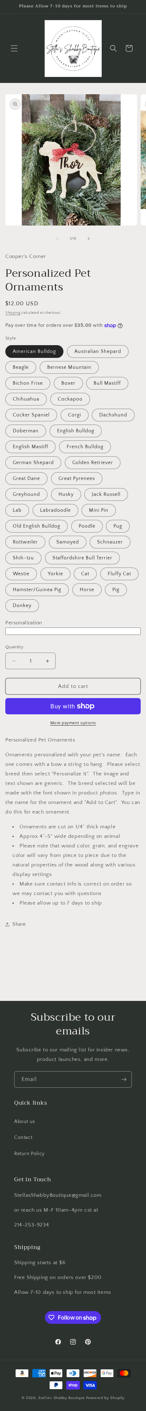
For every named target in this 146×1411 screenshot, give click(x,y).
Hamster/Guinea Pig (37, 590)
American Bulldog (34, 351)
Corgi (74, 415)
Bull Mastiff (107, 383)
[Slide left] (57, 238)
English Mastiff (30, 447)
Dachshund (113, 415)
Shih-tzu (23, 558)
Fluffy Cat (119, 574)
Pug (117, 526)
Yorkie (55, 574)
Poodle (87, 526)
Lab (17, 510)
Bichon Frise (28, 383)
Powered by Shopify (105, 1398)
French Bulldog (85, 447)
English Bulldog (75, 431)
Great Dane (26, 478)
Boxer (68, 383)
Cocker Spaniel (31, 415)
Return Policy (29, 1154)
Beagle (21, 367)
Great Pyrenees (76, 478)
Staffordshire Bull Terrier (82, 558)
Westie (21, 574)
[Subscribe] (123, 1079)
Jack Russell (106, 494)
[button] (14, 48)
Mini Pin (98, 510)
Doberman (26, 431)
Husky (66, 494)
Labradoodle (55, 510)
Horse (87, 590)
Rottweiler (25, 542)
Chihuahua (26, 399)
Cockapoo (70, 399)
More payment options (73, 723)
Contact (23, 1137)
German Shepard (33, 463)
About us (24, 1121)
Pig (115, 590)
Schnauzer (110, 542)
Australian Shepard (97, 351)
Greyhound (26, 494)
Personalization (23, 623)
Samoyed (67, 542)
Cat (85, 574)
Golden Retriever (92, 463)
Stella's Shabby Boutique (61, 1398)
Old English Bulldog (36, 526)
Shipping (13, 313)
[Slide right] (88, 238)
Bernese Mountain (69, 367)
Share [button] (19, 924)
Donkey (22, 605)
